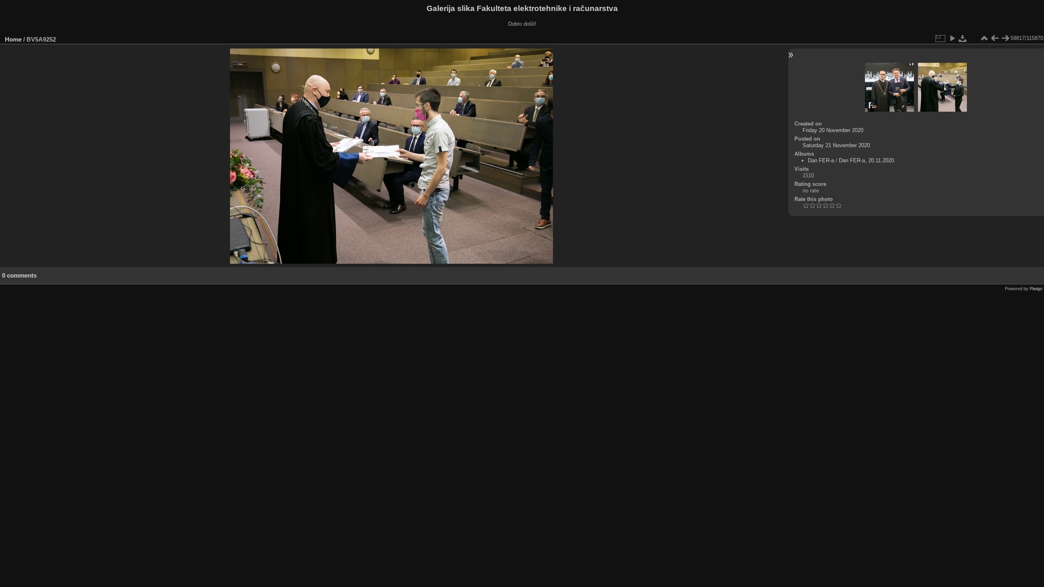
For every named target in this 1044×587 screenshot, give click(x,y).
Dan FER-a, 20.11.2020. (867, 160)
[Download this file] (963, 38)
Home (13, 39)
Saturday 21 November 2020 (836, 145)
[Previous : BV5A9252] (994, 38)
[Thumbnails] (984, 38)
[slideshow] (952, 38)
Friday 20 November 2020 (833, 130)
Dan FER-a (821, 160)
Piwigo (1036, 288)
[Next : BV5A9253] (1005, 38)
